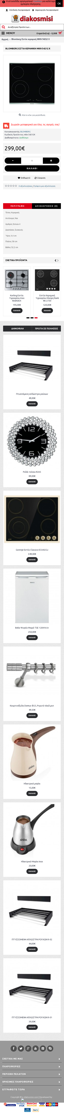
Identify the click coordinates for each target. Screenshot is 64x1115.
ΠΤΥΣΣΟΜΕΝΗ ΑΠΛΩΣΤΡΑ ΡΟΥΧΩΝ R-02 (32, 939)
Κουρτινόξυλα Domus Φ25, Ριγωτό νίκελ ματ (32, 705)
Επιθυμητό (25, 178)
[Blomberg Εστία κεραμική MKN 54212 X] (32, 83)
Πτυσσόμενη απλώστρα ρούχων (32, 394)
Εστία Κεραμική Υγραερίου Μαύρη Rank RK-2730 (47, 298)
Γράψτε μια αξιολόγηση (44, 186)
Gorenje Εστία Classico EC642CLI (32, 550)
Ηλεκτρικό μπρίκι (32, 783)
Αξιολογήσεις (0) (46, 206)
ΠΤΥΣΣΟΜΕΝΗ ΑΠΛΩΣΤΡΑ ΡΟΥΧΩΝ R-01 (32, 1017)
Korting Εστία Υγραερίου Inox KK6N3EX (16, 298)
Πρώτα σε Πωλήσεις (46, 328)
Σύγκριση (41, 178)
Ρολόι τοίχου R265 (32, 472)
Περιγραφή (18, 206)
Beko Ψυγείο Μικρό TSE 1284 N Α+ (32, 628)
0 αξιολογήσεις (25, 186)
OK (59, 3)
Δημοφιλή (17, 328)
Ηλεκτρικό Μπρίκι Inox (32, 861)
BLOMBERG (25, 132)
